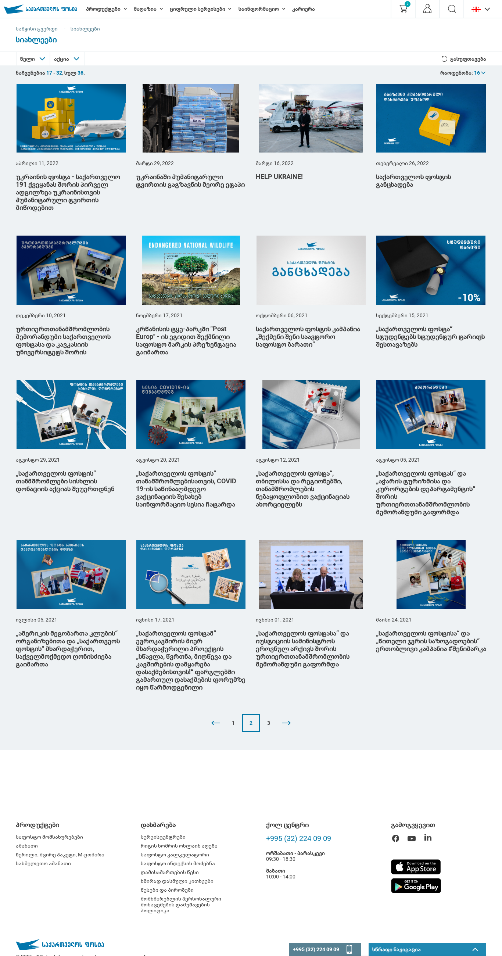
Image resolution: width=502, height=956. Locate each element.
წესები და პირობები (167, 890)
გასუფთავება (468, 59)
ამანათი (27, 846)
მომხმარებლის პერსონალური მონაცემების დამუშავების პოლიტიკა (181, 904)
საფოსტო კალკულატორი (175, 854)
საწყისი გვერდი (37, 29)
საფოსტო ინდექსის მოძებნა (178, 863)
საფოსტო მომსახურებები (49, 837)
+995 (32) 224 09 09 (298, 838)
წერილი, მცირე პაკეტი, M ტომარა (60, 854)
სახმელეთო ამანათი (43, 863)
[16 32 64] (480, 73)
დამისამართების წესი (170, 872)
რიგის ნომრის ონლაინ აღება (179, 846)
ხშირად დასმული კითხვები (177, 881)
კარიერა (303, 9)
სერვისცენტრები (163, 837)
